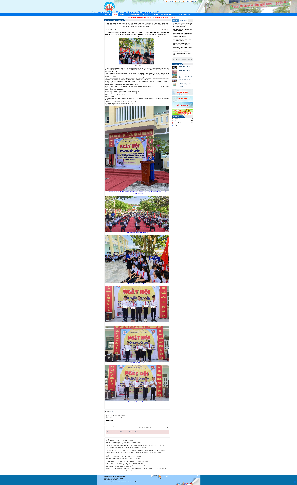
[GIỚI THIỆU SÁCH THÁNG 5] (175, 67)
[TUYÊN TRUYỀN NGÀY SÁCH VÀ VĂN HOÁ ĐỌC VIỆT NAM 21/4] (175, 75)
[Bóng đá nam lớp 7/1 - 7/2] (175, 80)
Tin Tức (115, 14)
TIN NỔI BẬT (175, 20)
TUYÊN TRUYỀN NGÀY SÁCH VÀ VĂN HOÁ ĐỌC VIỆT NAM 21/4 (185, 76)
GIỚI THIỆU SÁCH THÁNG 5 (185, 66)
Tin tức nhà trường (118, 20)
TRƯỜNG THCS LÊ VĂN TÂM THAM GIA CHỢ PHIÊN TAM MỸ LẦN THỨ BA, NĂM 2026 (181, 53)
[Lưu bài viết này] (167, 29)
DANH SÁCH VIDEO (177, 64)
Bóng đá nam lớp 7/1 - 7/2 (184, 79)
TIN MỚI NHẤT (183, 20)
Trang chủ (107, 14)
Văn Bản (156, 14)
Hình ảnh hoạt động (166, 14)
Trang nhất (108, 20)
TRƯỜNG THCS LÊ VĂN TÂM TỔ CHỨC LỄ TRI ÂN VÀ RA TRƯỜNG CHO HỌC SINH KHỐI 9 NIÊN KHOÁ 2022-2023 (182, 35)
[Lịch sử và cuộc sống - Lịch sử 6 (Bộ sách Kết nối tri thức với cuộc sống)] (175, 84)
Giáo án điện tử (146, 14)
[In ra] (165, 29)
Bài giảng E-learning (134, 14)
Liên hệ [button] (194, 1)
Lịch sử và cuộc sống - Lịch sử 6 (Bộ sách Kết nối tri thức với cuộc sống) (185, 85)
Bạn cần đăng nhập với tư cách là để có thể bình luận (123, 431)
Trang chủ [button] (170, 1)
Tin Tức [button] (186, 1)
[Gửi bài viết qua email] (163, 29)
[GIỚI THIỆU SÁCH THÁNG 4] (175, 71)
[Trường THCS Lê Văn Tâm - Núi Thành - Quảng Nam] (109, 6)
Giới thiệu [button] (178, 1)
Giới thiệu (122, 14)
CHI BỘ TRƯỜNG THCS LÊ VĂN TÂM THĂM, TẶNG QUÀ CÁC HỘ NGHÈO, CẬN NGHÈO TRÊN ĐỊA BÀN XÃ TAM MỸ (182, 25)
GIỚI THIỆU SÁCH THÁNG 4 (185, 70)
